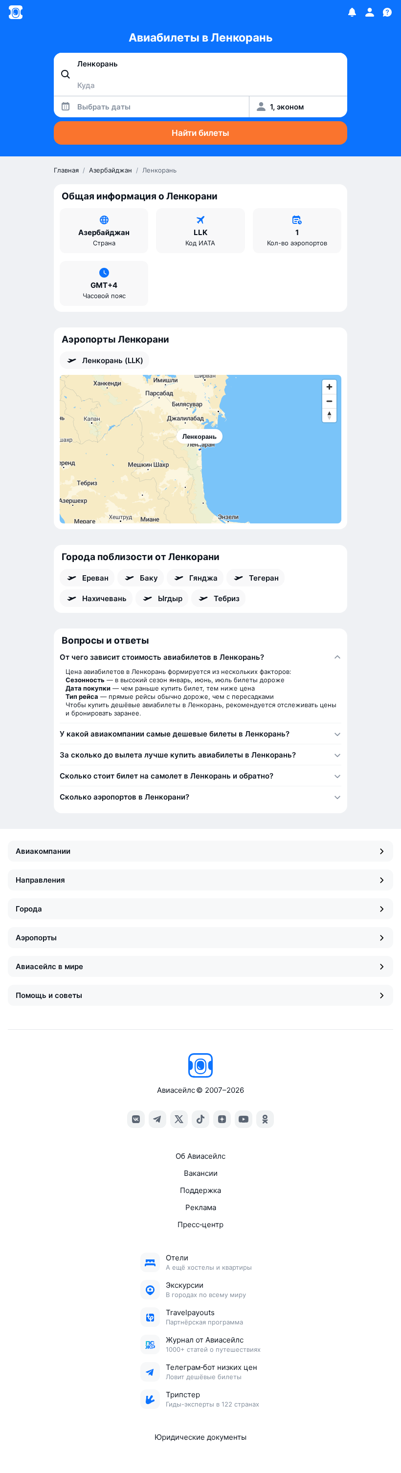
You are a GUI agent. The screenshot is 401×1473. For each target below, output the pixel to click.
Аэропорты (36, 937)
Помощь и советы (49, 995)
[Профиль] (370, 12)
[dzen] (222, 1119)
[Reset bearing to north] (329, 415)
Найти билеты (200, 133)
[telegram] (157, 1119)
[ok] (265, 1119)
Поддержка (200, 1190)
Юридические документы (200, 1437)
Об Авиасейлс (200, 1156)
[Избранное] (352, 12)
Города (29, 908)
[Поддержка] (387, 12)
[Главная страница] (15, 12)
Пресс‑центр (200, 1224)
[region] (200, 449)
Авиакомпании (43, 851)
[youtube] (243, 1119)
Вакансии (201, 1173)
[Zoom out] (329, 401)
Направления (40, 880)
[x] (179, 1119)
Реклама (200, 1207)
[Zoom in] (329, 387)
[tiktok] (200, 1119)
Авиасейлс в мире (49, 966)
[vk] (136, 1119)
